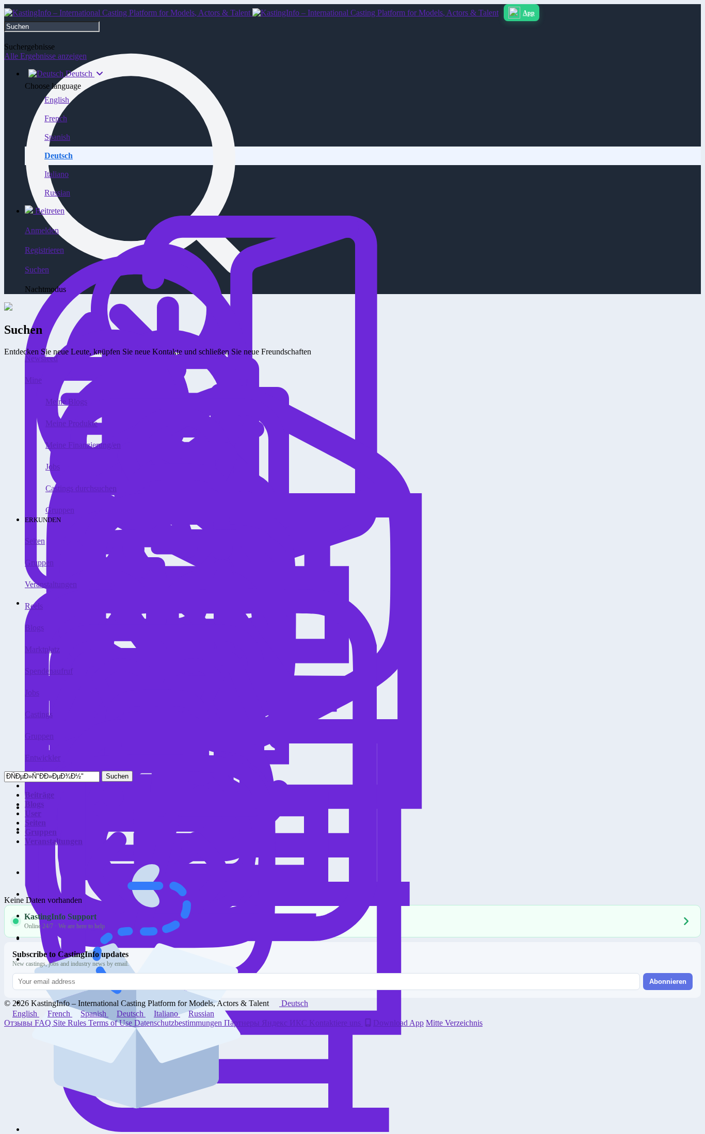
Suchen (117, 776)
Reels (34, 606)
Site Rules (70, 1022)
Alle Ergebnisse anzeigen (45, 56)
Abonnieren (667, 981)
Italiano (56, 174)
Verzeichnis (464, 1022)
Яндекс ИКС (285, 1022)
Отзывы (19, 1022)
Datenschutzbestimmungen (179, 1022)
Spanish (57, 137)
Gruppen (59, 510)
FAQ (44, 1022)
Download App (398, 1022)
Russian (57, 192)
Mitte (435, 1022)
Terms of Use (111, 1022)
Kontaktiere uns (336, 1022)
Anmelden (42, 230)
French (55, 118)
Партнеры (243, 1022)
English (56, 99)
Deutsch (58, 155)
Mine (33, 380)
